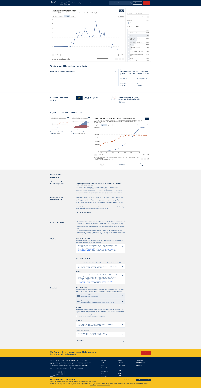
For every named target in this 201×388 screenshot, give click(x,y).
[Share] (120, 59)
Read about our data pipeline (83, 212)
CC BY (70, 59)
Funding (120, 367)
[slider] (60, 55)
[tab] (55, 16)
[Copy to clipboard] (120, 246)
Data (85, 3)
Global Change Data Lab (72, 360)
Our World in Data (54, 3)
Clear (147, 20)
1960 (56, 54)
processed (138, 73)
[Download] (116, 59)
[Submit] (131, 3)
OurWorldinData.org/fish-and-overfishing (60, 59)
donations (71, 381)
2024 (122, 54)
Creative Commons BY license (89, 232)
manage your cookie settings (103, 384)
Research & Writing (140, 362)
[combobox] (121, 3)
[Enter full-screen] (123, 59)
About (102, 3)
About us (120, 362)
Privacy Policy (93, 384)
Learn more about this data (102, 58)
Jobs (119, 373)
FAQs (75, 368)
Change (143, 125)
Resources (95, 3)
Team (119, 370)
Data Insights (104, 367)
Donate (146, 3)
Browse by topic (78, 3)
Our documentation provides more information (94, 311)
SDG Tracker (104, 376)
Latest (89, 3)
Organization (121, 365)
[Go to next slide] (141, 164)
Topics (102, 362)
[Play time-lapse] (53, 55)
